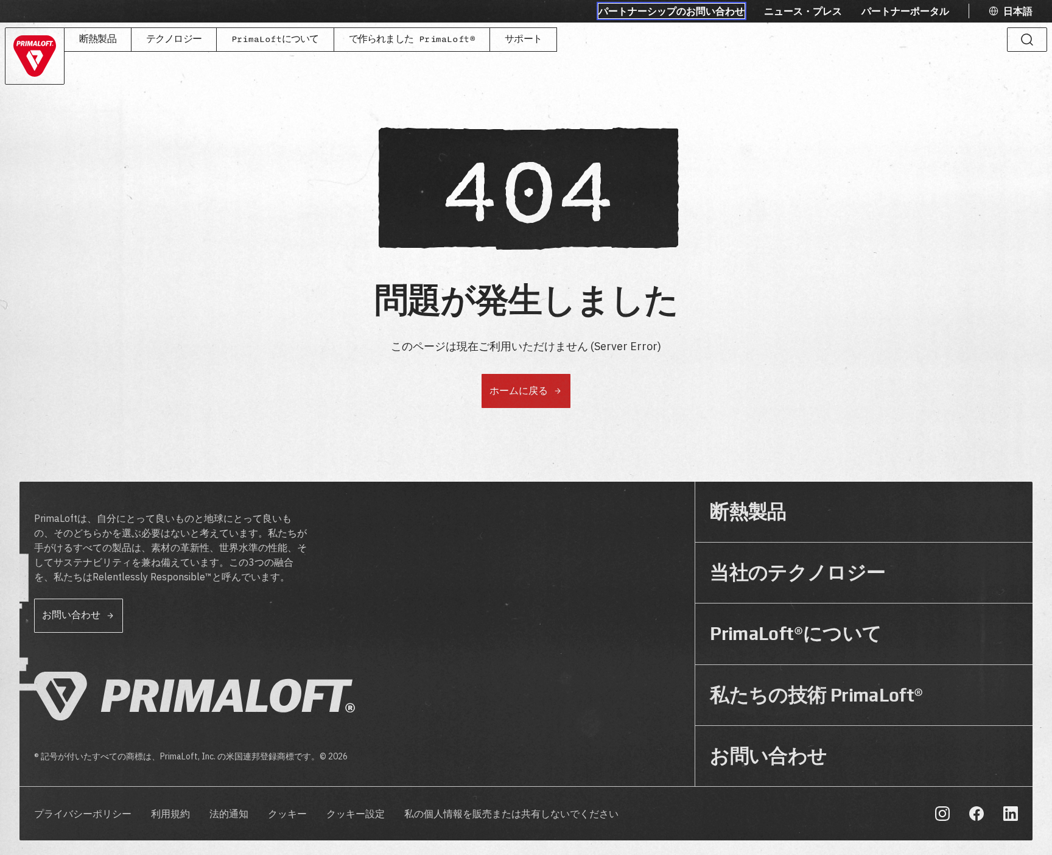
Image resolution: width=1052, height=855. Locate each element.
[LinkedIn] (1010, 813)
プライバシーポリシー (83, 814)
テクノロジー (174, 39)
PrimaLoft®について (796, 634)
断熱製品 (97, 39)
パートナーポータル (905, 11)
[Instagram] (942, 813)
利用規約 (170, 814)
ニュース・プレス (803, 11)
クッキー (287, 814)
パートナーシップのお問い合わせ (671, 11)
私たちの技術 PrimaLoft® (816, 695)
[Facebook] (976, 813)
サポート (523, 39)
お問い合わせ (768, 756)
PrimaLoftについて (275, 39)
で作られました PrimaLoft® (412, 39)
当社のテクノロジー (797, 573)
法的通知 (228, 814)
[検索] (1027, 39)
